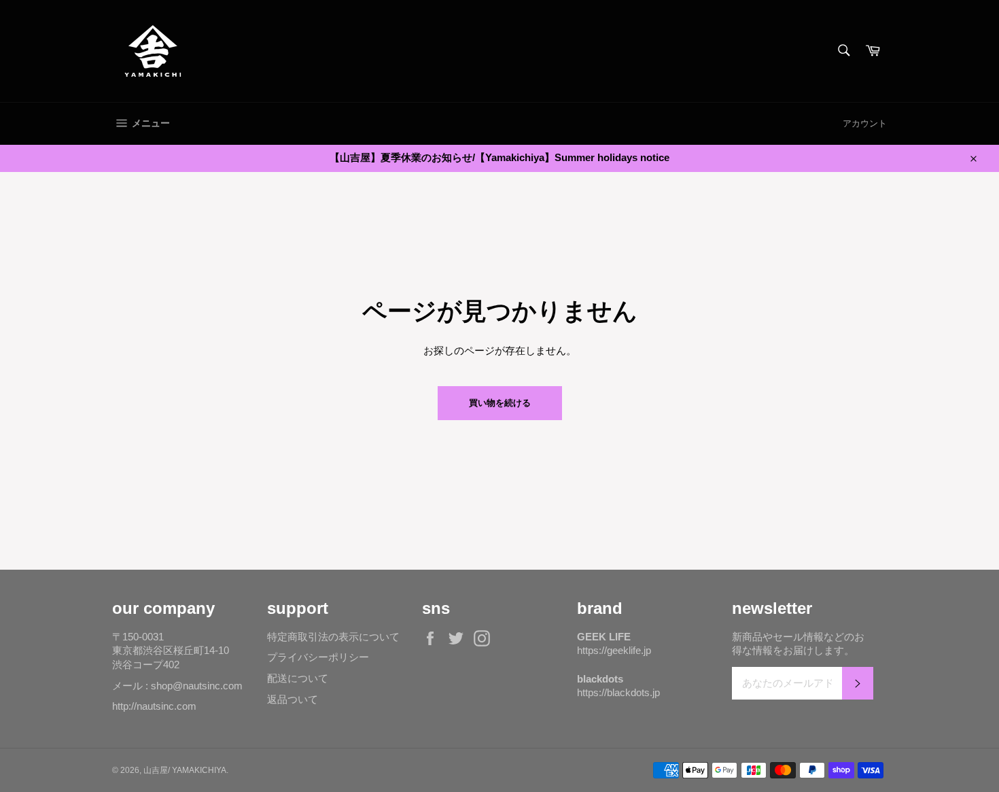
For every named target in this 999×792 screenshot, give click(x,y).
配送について (297, 678)
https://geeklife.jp (614, 650)
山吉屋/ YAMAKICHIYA (184, 770)
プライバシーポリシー (318, 657)
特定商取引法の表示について (333, 636)
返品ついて (292, 699)
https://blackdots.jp (618, 692)
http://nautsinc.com (154, 706)
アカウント (865, 123)
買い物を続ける (500, 403)
